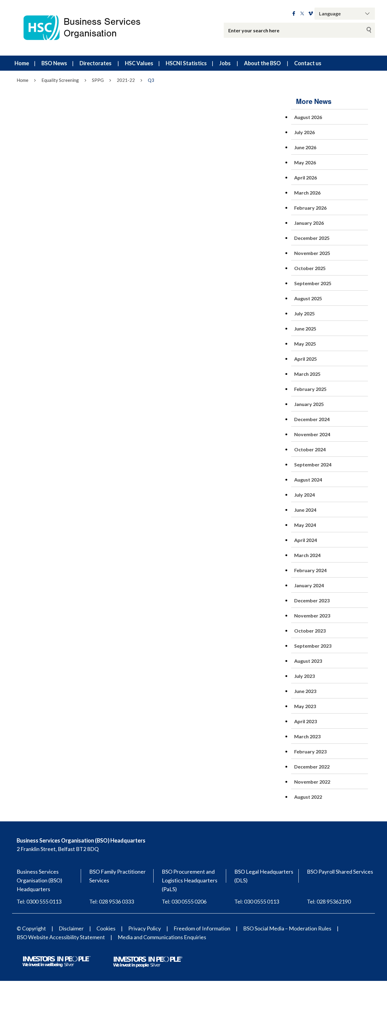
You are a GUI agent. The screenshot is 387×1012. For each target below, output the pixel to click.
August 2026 (308, 117)
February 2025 (310, 389)
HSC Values (139, 63)
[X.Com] (302, 13)
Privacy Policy (144, 928)
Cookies (105, 928)
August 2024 (308, 479)
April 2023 (305, 721)
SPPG (98, 80)
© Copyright (31, 928)
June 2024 (305, 510)
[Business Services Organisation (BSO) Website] (87, 28)
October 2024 (310, 449)
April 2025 (305, 359)
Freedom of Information (202, 928)
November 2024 (312, 434)
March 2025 (307, 374)
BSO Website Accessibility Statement (61, 937)
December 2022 (312, 766)
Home (22, 63)
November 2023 (312, 615)
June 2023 (305, 691)
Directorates (96, 63)
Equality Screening (60, 80)
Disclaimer (71, 928)
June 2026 (305, 147)
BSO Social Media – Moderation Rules (287, 928)
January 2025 (309, 404)
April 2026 (305, 177)
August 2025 (308, 298)
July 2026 (304, 132)
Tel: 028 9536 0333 (111, 901)
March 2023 (307, 736)
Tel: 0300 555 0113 (39, 901)
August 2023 (308, 661)
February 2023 (310, 751)
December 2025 (312, 238)
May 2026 (305, 162)
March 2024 (307, 555)
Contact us (307, 63)
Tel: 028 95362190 (329, 901)
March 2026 (307, 192)
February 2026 (310, 208)
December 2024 (312, 419)
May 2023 (305, 706)
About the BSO (262, 63)
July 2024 (304, 495)
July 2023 (304, 676)
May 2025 (305, 343)
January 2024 (309, 585)
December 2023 (312, 600)
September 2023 (312, 646)
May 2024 (305, 525)
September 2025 (312, 283)
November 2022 (312, 782)
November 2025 (312, 253)
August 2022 (308, 797)
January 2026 (309, 223)
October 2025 (310, 268)
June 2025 (305, 328)
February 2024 (310, 570)
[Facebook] (294, 13)
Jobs (225, 63)
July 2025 (304, 313)
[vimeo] (310, 13)
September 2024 (312, 464)
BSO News (54, 63)
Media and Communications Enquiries (162, 937)
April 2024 (305, 540)
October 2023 (310, 630)
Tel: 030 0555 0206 (184, 901)
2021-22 (126, 80)
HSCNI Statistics (186, 63)
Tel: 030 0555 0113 (256, 901)
